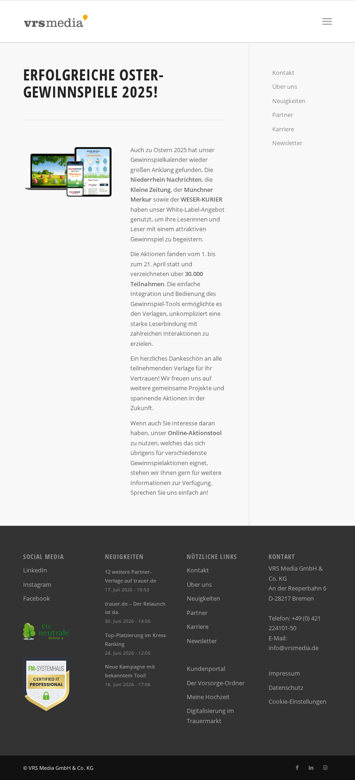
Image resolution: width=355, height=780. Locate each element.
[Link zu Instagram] (325, 767)
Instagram (37, 584)
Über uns (284, 86)
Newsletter (287, 143)
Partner (282, 115)
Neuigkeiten (289, 101)
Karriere (283, 129)
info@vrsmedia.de (293, 648)
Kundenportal (206, 668)
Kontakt (283, 72)
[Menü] (327, 21)
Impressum (284, 673)
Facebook (36, 598)
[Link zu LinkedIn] (311, 767)
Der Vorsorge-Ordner (216, 683)
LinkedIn (35, 570)
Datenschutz (286, 687)
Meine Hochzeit (208, 697)
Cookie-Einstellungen (297, 701)
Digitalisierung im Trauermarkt (210, 715)
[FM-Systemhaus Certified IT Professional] (46, 709)
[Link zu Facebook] (297, 767)
